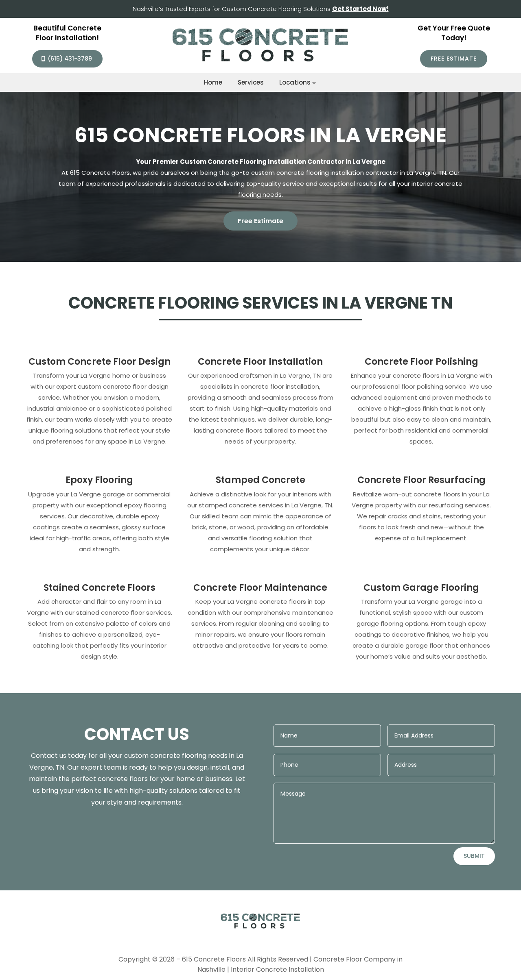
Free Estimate (454, 58)
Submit (474, 856)
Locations (295, 82)
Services (251, 82)
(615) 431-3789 (70, 58)
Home (213, 82)
